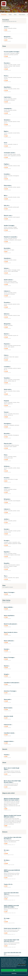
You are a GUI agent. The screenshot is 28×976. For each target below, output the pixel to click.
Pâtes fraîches (22, 14)
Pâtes (15, 14)
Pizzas (10, 14)
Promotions (3, 14)
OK (14, 970)
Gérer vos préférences (22, 964)
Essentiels (14, 973)
